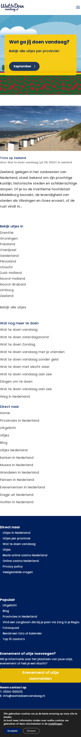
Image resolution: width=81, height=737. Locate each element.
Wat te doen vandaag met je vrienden (32, 351)
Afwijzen (31, 730)
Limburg (7, 290)
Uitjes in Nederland (16, 533)
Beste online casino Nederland (25, 555)
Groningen (9, 238)
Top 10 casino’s (14, 639)
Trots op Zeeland (13, 158)
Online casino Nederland (21, 561)
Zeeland (6, 295)
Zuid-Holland (11, 272)
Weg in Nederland (15, 396)
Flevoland (8, 261)
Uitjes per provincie (16, 538)
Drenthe (7, 232)
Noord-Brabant (13, 284)
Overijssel (8, 249)
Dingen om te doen (16, 381)
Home (5, 413)
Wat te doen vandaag (23, 162)
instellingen (55, 724)
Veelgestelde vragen (18, 572)
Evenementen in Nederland (22, 487)
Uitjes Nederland (14, 450)
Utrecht (6, 267)
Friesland (7, 244)
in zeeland (65, 162)
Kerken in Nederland (17, 457)
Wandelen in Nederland (19, 472)
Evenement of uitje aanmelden (40, 675)
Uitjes (4, 435)
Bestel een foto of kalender (22, 633)
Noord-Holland (12, 278)
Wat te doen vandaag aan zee (26, 374)
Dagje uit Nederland (16, 494)
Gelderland (9, 255)
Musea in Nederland (16, 465)
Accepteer (12, 730)
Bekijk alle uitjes (13, 307)
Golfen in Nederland (16, 502)
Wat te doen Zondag (17, 344)
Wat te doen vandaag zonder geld (29, 359)
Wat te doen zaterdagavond (24, 337)
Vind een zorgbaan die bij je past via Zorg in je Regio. (41, 622)
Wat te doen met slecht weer (25, 366)
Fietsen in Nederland (17, 479)
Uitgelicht (8, 427)
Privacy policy (13, 566)
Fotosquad (11, 628)
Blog (3, 442)
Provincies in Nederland (19, 420)
